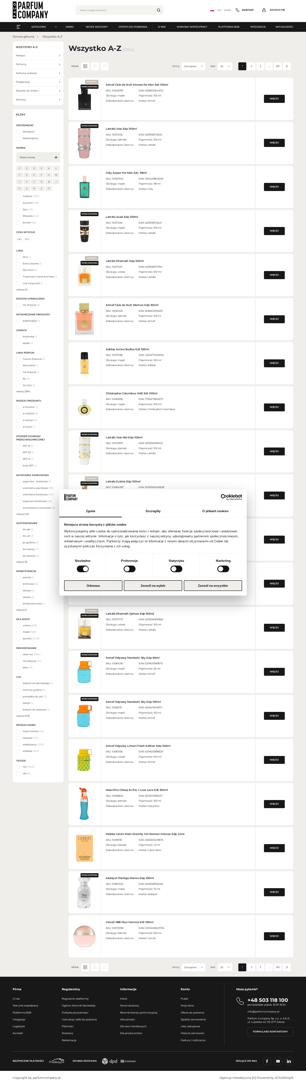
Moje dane (187, 1005)
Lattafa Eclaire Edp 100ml (123, 481)
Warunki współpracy (25, 1005)
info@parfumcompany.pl (263, 1011)
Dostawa (67, 1033)
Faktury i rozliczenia (193, 1040)
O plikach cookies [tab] (215, 511)
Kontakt (18, 1033)
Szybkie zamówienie (193, 1019)
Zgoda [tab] (90, 511)
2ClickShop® (284, 1078)
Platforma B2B (22, 1012)
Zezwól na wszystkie (213, 585)
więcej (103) (23, 715)
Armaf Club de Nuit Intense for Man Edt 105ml (137, 84)
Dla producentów (131, 1033)
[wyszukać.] (158, 10)
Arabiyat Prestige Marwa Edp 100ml (130, 878)
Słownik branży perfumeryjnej (138, 1012)
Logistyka (19, 1026)
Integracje (19, 1019)
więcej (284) (23, 391)
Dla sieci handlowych (133, 1026)
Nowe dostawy (129, 1005)
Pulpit (184, 998)
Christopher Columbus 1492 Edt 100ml (131, 393)
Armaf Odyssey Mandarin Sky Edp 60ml (133, 657)
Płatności (67, 1026)
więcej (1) (21, 609)
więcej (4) (22, 289)
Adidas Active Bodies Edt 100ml (127, 349)
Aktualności (127, 1019)
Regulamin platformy (75, 998)
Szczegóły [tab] (153, 511)
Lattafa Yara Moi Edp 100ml (124, 437)
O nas (16, 998)
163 (277, 66)
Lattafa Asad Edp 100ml (122, 216)
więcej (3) (21, 561)
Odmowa (93, 585)
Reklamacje (69, 1040)
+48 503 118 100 (268, 1000)
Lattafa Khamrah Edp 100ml (125, 261)
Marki (123, 998)
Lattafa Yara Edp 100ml (121, 128)
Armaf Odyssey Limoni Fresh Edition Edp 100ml (138, 745)
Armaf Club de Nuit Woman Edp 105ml (132, 305)
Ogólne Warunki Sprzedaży (79, 1005)
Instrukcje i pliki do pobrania (79, 1019)
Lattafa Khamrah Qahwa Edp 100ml (130, 613)
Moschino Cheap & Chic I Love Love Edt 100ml (137, 790)
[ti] (254, 1078)
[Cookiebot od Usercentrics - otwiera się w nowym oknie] (224, 497)
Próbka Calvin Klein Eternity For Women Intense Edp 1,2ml (145, 834)
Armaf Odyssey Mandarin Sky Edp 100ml (133, 701)
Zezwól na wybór (153, 585)
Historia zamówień (192, 1033)
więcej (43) (22, 514)
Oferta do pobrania (192, 1012)
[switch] (130, 569)
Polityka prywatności (75, 1012)
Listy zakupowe (190, 1026)
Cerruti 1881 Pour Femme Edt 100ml (129, 922)
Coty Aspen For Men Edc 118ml (126, 172)
